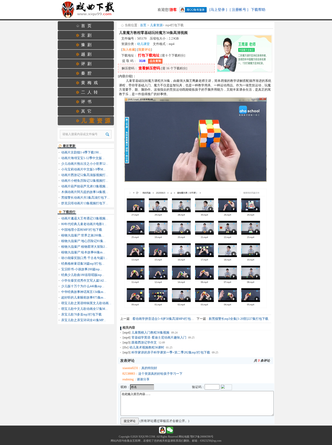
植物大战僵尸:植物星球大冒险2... (84, 246)
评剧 (87, 63)
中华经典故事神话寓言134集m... (83, 292)
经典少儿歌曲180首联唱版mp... (82, 275)
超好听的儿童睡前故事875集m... (83, 297)
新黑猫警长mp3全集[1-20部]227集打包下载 (238, 318)
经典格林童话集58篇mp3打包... (82, 263)
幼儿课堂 (143, 44)
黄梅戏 (90, 82)
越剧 (87, 54)
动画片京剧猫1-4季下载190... (81, 152)
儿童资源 (156, 25)
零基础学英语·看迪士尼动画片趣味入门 (158, 337)
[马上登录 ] (218, 10)
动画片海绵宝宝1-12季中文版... (83, 158)
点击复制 (155, 61)
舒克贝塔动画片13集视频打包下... (84, 203)
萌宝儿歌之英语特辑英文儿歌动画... (86, 303)
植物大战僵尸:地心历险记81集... (83, 241)
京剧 (87, 35)
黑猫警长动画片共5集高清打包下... (85, 197)
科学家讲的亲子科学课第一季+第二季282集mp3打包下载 (170, 352)
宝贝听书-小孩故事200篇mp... (81, 269)
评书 (87, 101)
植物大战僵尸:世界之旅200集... (82, 235)
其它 (87, 111)
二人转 (90, 92)
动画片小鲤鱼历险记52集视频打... (84, 180)
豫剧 (87, 44)
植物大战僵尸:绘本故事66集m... (83, 252)
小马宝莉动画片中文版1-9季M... (83, 169)
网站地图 (184, 436)
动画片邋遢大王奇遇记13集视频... (84, 218)
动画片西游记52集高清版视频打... (84, 175)
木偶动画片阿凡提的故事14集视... (84, 192)
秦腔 (87, 73)
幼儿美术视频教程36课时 (146, 347)
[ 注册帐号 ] (239, 10)
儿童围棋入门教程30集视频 (150, 332)
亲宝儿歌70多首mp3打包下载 (81, 314)
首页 (143, 25)
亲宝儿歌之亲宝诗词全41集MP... (83, 320)
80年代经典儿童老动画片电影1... (84, 224)
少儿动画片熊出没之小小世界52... (84, 163)
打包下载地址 (149, 55)
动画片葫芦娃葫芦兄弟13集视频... (84, 186)
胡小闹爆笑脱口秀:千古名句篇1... (84, 258)
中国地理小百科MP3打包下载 (81, 229)
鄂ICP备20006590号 (201, 436)
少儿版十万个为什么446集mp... (82, 286)
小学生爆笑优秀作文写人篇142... (84, 280)
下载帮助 (258, 10)
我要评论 (144, 49)
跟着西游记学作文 (144, 342)
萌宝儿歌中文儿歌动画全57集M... (84, 309)
